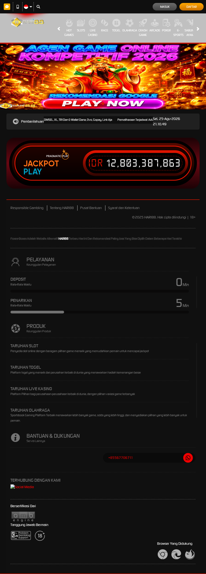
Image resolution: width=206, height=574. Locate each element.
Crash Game (142, 32)
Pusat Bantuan (91, 208)
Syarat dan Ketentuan (123, 208)
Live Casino (92, 32)
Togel (116, 30)
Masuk (165, 7)
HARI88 (63, 238)
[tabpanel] (103, 76)
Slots (81, 30)
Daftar (191, 7)
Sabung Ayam (190, 32)
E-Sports (178, 32)
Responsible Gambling (26, 208)
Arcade (154, 30)
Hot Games (69, 32)
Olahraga (129, 30)
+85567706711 (120, 458)
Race (104, 30)
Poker (166, 30)
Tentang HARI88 (62, 208)
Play (32, 172)
